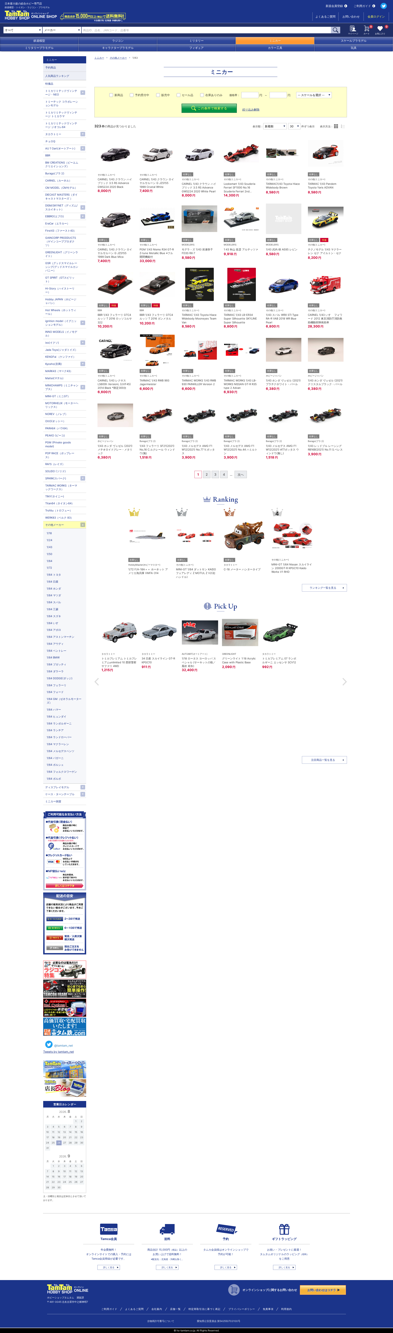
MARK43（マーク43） (59, 371)
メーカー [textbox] (50, 30)
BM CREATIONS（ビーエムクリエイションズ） (61, 164)
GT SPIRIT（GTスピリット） (60, 279)
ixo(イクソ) (52, 342)
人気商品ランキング (57, 75)
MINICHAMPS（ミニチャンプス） (61, 387)
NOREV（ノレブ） (56, 414)
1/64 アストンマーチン (60, 636)
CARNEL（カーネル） (58, 180)
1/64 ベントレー (56, 650)
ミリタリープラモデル (39, 47)
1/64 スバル (54, 602)
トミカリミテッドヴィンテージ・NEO (61, 92)
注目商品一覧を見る (323, 759)
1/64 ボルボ (54, 778)
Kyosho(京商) (53, 363)
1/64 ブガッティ (56, 664)
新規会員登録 (334, 6)
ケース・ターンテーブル (60, 794)
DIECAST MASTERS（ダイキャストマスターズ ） (61, 196)
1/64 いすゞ (54, 623)
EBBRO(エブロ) (54, 216)
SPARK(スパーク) (55, 478)
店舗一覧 (175, 1309)
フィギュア (196, 47)
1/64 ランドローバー (59, 737)
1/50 (49, 554)
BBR (47, 155)
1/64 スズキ (54, 616)
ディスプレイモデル (57, 787)
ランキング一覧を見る (323, 587)
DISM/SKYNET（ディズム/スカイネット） (61, 207)
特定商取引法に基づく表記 (204, 1309)
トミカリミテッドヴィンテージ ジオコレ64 (61, 125)
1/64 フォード (55, 692)
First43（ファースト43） (60, 230)
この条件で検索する (212, 108)
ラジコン (118, 40)
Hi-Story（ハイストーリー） (60, 290)
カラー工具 (275, 47)
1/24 (49, 540)
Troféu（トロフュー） (58, 510)
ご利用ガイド (362, 6)
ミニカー (275, 40)
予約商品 (50, 67)
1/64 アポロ (54, 629)
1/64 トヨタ (54, 574)
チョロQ (50, 141)
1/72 (49, 567)
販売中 (165, 95)
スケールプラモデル (354, 40)
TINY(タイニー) (54, 496)
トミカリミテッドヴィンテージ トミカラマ (61, 114)
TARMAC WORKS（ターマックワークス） (61, 487)
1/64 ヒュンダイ (56, 716)
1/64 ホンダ (54, 588)
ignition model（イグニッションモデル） (61, 322)
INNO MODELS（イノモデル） (61, 333)
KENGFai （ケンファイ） (60, 356)
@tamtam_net (63, 1045)
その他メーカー (118, 57)
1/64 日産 (52, 581)
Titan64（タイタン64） (59, 503)
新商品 (118, 95)
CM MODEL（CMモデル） (61, 187)
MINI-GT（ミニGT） (57, 396)
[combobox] (62, 30)
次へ (241, 474)
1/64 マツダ (54, 595)
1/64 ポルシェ (55, 764)
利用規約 (286, 1309)
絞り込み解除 (251, 109)
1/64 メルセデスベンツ (60, 751)
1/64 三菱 (52, 609)
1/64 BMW (53, 657)
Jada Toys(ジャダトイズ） (61, 349)
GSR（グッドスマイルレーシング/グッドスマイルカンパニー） (61, 266)
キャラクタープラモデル (118, 47)
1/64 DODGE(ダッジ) (59, 678)
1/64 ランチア (55, 730)
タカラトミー (53, 134)
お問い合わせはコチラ (321, 1290)
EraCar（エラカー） (57, 223)
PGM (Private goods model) (58, 444)
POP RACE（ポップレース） (59, 455)
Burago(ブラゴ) (54, 173)
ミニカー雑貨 (53, 801)
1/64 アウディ (55, 643)
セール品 (187, 95)
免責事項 (268, 1309)
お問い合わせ (351, 16)
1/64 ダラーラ (55, 671)
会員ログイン (376, 16)
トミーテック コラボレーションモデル (61, 103)
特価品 (49, 83)
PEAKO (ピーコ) (55, 435)
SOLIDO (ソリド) (55, 471)
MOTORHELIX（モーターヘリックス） (61, 404)
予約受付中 (142, 95)
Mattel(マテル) (54, 378)
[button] (96, 682)
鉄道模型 (39, 40)
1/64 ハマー (54, 709)
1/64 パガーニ (55, 758)
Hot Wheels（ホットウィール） (60, 311)
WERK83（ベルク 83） (59, 517)
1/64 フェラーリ (56, 685)
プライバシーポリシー (241, 1309)
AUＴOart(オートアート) (60, 148)
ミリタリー (196, 40)
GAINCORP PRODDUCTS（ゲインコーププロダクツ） (60, 241)
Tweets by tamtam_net (58, 1051)
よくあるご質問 (325, 16)
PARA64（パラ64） (57, 428)
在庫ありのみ (213, 95)
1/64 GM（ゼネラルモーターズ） (64, 700)
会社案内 (156, 1309)
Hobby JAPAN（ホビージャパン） (60, 301)
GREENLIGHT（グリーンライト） (61, 254)
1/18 (49, 533)
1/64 (49, 561)
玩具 (354, 47)
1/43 (49, 547)
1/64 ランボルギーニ (59, 723)
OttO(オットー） (55, 421)
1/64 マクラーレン (58, 744)
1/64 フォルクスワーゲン (62, 771)
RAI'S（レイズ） (55, 464)
